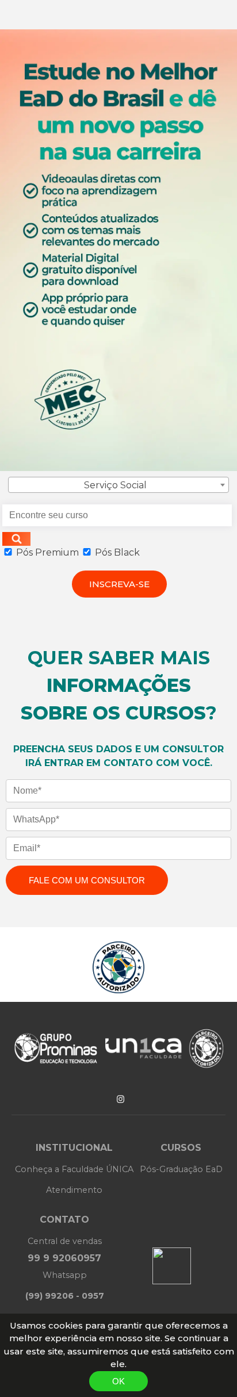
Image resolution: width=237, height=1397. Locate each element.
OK (118, 1381)
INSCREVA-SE (119, 584)
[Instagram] (120, 1099)
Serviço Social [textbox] (115, 485)
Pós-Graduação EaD (181, 1169)
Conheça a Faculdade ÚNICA (74, 1169)
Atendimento (74, 1190)
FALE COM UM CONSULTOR (87, 880)
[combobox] (118, 485)
